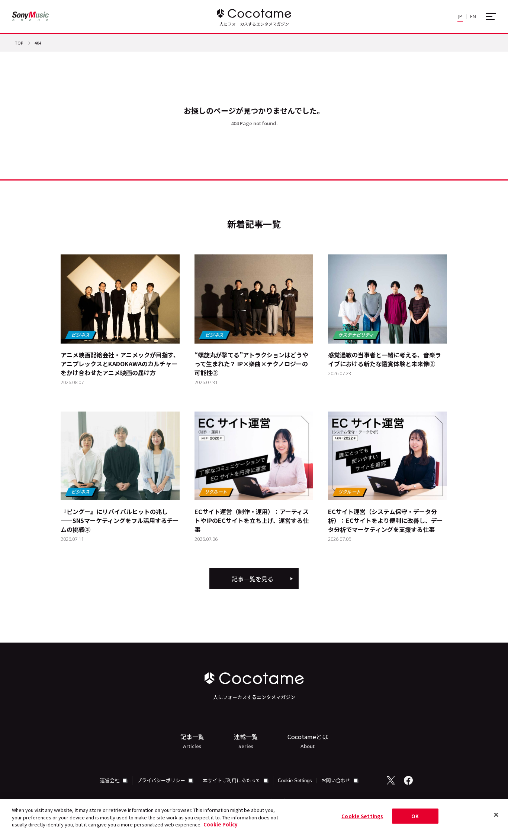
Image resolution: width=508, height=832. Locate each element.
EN (473, 16)
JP (460, 16)
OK (415, 815)
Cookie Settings (295, 780)
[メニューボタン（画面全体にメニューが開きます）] (491, 16)
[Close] (496, 814)
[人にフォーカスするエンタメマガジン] (254, 13)
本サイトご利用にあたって (232, 780)
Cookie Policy (220, 824)
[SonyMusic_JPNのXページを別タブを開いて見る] (391, 780)
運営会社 (110, 780)
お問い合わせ (336, 780)
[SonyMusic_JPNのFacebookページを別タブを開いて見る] (408, 780)
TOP (19, 43)
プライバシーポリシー (161, 780)
